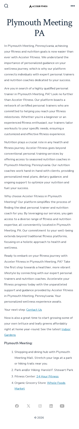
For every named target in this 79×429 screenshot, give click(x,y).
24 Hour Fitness (47, 376)
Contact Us (34, 310)
